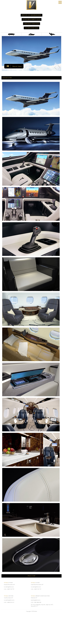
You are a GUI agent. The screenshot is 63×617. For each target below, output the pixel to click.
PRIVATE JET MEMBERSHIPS (31, 15)
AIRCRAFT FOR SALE (31, 23)
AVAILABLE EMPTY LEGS (31, 19)
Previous (55, 67)
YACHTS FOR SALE (31, 28)
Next (58, 67)
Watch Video (17, 66)
